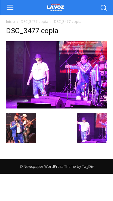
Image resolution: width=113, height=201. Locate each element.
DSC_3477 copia (34, 21)
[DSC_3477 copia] (56, 106)
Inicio (10, 21)
